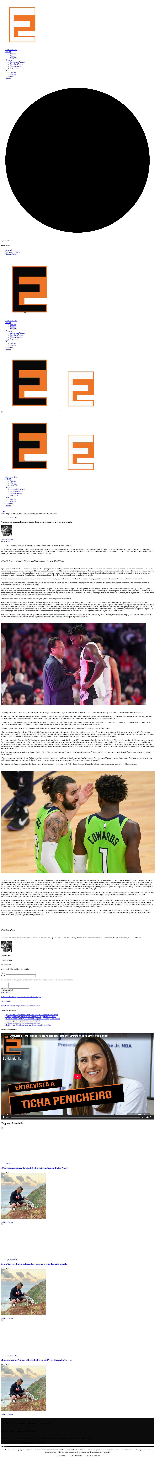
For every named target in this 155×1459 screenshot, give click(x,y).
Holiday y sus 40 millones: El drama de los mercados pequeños (28, 1025)
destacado (8, 250)
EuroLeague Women (17, 62)
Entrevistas (9, 76)
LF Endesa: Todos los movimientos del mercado (22, 1023)
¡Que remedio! (62, 1455)
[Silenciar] (147, 1117)
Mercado (13, 56)
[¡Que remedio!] (152, 1453)
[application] (77, 1076)
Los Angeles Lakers (12, 252)
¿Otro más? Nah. (76, 1455)
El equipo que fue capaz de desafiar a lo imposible (23, 1021)
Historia (8, 78)
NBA (7, 70)
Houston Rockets (11, 254)
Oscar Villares (8, 539)
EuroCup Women (16, 64)
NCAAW (13, 58)
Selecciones (14, 68)
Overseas (8, 60)
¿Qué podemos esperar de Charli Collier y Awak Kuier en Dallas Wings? (31, 1015)
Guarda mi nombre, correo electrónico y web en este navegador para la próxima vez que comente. (39, 980)
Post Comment (7, 990)
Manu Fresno (8, 1222)
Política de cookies (93, 1455)
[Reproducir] (4, 1117)
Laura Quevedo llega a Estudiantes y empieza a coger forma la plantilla (30, 1017)
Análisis (13, 54)
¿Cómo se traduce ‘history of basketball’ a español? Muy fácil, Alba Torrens (32, 1019)
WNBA (8, 52)
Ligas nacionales (16, 66)
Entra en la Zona (11, 50)
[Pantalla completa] (151, 1117)
